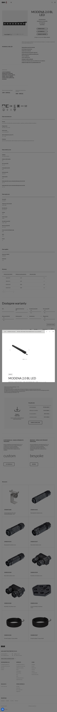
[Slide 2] (26, 359)
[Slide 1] (24, 359)
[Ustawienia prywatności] (2, 709)
